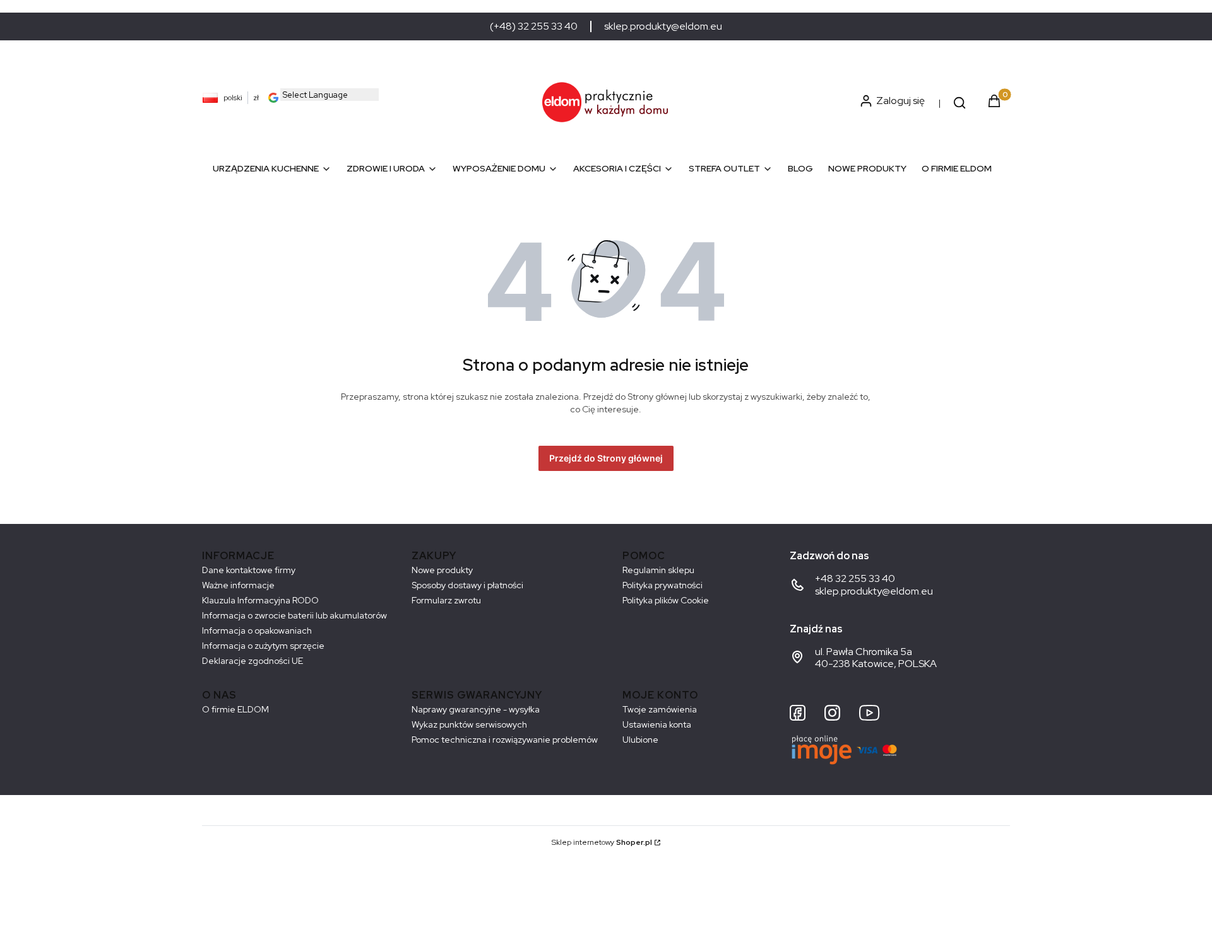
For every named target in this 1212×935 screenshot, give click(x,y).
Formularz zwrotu (446, 600)
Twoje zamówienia (659, 709)
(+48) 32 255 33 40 (534, 26)
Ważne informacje (238, 585)
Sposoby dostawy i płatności (467, 585)
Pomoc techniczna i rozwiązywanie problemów (505, 739)
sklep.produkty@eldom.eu (663, 26)
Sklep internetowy (602, 842)
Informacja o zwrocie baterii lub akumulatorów (294, 615)
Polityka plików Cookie (665, 600)
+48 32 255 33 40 (855, 578)
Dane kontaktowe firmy (248, 570)
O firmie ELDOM (235, 709)
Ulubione (640, 739)
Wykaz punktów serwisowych (469, 724)
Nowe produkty (442, 570)
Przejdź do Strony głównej (606, 458)
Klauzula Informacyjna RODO (260, 600)
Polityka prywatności (662, 585)
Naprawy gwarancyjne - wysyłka (476, 709)
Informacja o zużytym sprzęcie (263, 645)
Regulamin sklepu (658, 570)
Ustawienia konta (656, 724)
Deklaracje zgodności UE (252, 660)
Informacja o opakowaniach (257, 630)
